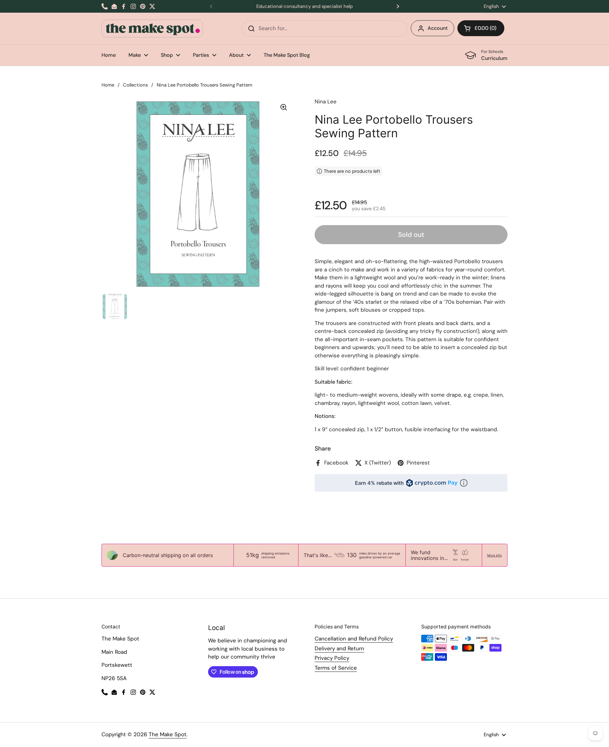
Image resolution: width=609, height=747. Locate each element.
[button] (480, 28)
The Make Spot (168, 734)
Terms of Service (336, 667)
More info (494, 555)
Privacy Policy (332, 657)
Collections (135, 85)
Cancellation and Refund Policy (354, 638)
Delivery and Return (339, 648)
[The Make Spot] (152, 28)
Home (108, 85)
